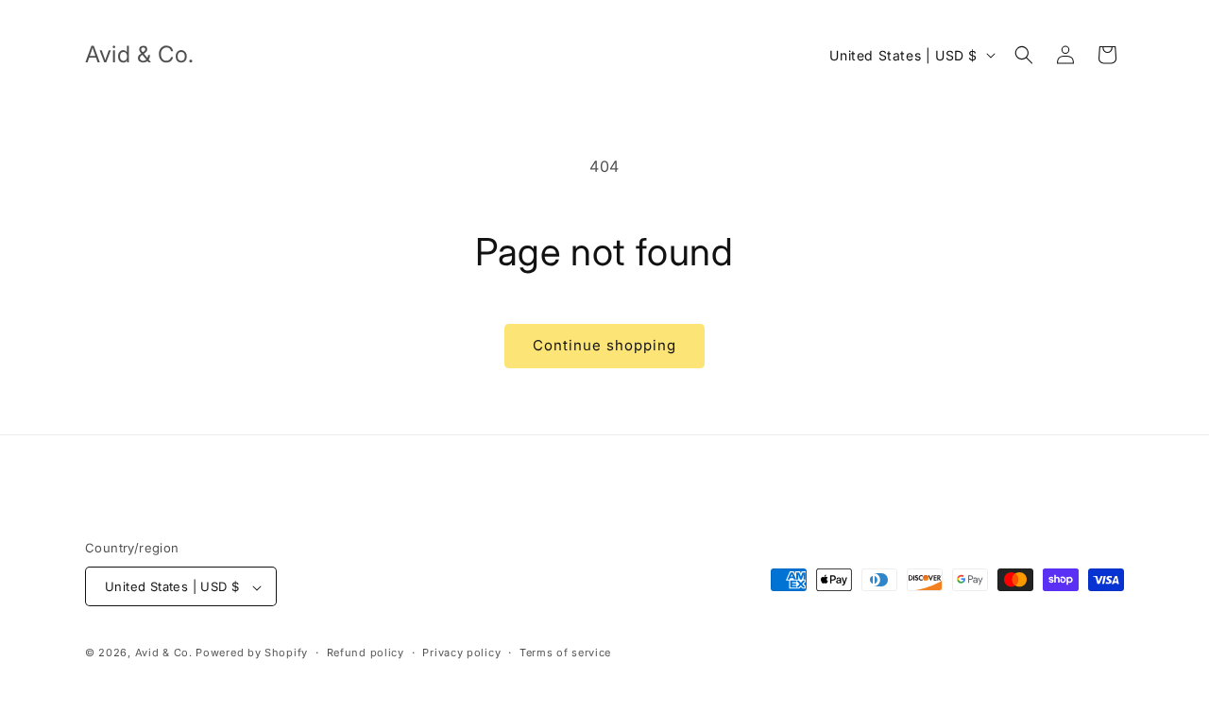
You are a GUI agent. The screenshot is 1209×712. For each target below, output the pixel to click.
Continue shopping (604, 345)
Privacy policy (461, 652)
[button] (1024, 55)
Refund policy (365, 652)
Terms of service (565, 652)
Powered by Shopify (252, 653)
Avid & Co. (165, 653)
